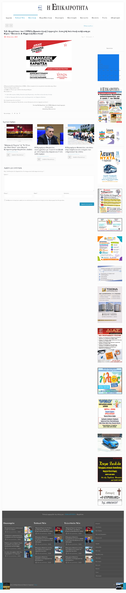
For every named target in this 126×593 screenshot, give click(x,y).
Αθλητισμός (98, 576)
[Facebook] (114, 585)
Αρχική (97, 543)
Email (36, 193)
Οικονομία (98, 558)
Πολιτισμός (98, 561)
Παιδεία (98, 568)
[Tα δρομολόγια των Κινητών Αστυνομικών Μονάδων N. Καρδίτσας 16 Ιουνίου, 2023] (121, 586)
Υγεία (97, 572)
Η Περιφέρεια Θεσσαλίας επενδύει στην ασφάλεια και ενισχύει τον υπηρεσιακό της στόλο (79, 149)
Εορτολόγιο (110, 48)
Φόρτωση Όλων (89, 26)
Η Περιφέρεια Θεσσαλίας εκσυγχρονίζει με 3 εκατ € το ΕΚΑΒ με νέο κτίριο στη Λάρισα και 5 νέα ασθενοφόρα (49, 150)
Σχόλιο (6, 174)
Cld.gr (35, 585)
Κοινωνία (98, 565)
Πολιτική (98, 551)
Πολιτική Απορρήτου (101, 534)
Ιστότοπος (66, 193)
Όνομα (6, 193)
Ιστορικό (98, 523)
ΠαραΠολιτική (99, 554)
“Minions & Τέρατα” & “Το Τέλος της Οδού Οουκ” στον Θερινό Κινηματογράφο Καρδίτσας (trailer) (18, 147)
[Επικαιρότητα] (63, 8)
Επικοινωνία (99, 538)
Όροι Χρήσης (99, 530)
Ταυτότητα (98, 527)
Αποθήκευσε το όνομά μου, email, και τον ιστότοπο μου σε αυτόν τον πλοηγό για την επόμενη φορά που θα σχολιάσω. (35, 200)
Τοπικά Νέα (98, 547)
